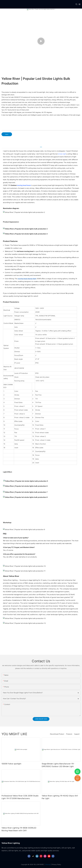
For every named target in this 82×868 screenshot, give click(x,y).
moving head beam (24, 185)
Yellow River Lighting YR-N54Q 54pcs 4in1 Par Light (60, 797)
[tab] (41, 146)
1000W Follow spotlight (11, 764)
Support (77, 734)
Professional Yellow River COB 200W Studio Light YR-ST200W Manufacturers (20, 797)
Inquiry (6, 134)
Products (69, 734)
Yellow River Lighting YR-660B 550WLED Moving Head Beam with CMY (19, 829)
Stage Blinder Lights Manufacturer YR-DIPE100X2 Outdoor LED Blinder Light (58, 765)
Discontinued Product (57, 734)
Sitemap (47, 864)
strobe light (62, 154)
